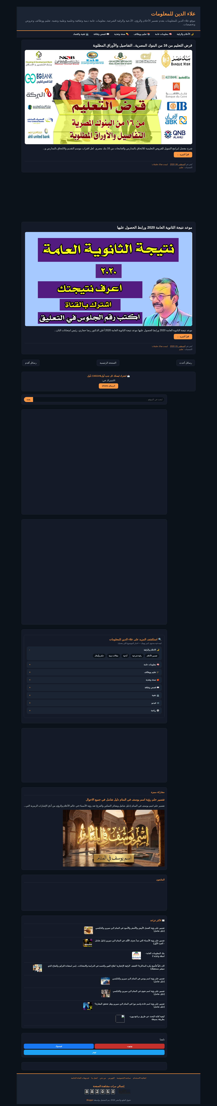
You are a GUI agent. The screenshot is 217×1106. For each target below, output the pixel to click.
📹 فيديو (155, 703)
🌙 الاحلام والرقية (151, 650)
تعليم (181, 167)
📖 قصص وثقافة (101, 34)
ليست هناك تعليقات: (159, 164)
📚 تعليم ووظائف (142, 34)
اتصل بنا (94, 1078)
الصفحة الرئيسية (108, 362)
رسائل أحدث (185, 362)
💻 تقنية (155, 695)
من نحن (103, 1078)
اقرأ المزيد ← (183, 154)
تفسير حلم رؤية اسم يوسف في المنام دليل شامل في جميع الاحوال (125, 799)
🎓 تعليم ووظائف (151, 672)
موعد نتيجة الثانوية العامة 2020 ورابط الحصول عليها (154, 227)
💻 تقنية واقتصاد (80, 34)
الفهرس (111, 1078)
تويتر (94, 1052)
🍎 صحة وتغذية (152, 680)
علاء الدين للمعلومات (173, 14)
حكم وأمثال (99, 656)
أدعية (125, 656)
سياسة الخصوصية (124, 1078)
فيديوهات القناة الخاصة (80, 1078)
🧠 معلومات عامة (163, 34)
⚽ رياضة (155, 710)
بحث (29, 399)
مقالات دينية (113, 656)
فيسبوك (59, 1046)
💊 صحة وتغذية (121, 34)
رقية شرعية (137, 656)
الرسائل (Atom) (108, 386)
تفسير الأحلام (152, 656)
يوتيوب (129, 1046)
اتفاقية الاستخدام (139, 1078)
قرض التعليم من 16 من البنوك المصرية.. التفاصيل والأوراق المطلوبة (142, 45)
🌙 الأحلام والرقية (185, 34)
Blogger (90, 1100)
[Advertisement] (108, 197)
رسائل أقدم (31, 362)
